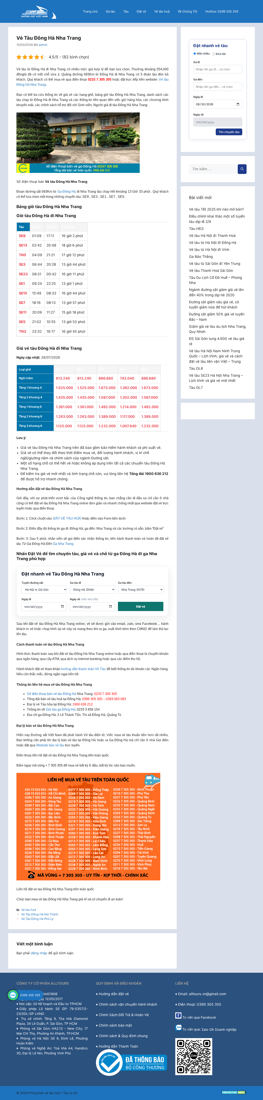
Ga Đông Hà (66, 191)
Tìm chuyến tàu (229, 132)
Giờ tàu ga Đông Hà (60, 709)
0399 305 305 (30, 995)
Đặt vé (141, 11)
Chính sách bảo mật (115, 1025)
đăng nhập (39, 953)
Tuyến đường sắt (32, 582)
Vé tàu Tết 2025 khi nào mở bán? (216, 209)
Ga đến (197, 79)
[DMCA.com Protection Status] (234, 1093)
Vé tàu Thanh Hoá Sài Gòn (211, 271)
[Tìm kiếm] (242, 169)
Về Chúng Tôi (187, 11)
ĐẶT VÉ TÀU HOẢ (67, 518)
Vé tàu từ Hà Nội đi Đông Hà (212, 243)
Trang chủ (90, 11)
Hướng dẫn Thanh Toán (118, 1046)
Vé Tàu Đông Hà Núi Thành (39, 914)
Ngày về (84, 599)
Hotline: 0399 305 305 (221, 11)
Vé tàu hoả (162, 11)
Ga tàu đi (75, 582)
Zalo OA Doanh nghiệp (219, 1029)
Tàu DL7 (196, 388)
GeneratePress (89, 1093)
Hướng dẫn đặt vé (114, 994)
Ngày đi (26, 599)
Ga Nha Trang (63, 543)
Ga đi (196, 62)
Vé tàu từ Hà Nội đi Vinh (209, 250)
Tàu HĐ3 (196, 229)
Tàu (126, 11)
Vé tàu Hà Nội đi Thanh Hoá (212, 236)
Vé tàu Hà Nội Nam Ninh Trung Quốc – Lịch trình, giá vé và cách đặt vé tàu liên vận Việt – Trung (215, 356)
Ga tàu (110, 11)
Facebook (208, 1017)
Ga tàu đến (125, 582)
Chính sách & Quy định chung (123, 1036)
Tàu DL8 (196, 368)
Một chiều (203, 53)
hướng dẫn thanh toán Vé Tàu (83, 669)
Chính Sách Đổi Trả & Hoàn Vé (124, 1015)
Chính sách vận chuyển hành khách (128, 1004)
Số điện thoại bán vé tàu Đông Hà (51, 694)
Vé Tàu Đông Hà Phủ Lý (37, 919)
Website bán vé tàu (50, 745)
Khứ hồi (221, 54)
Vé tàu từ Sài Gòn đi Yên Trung (214, 264)
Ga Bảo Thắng (201, 257)
